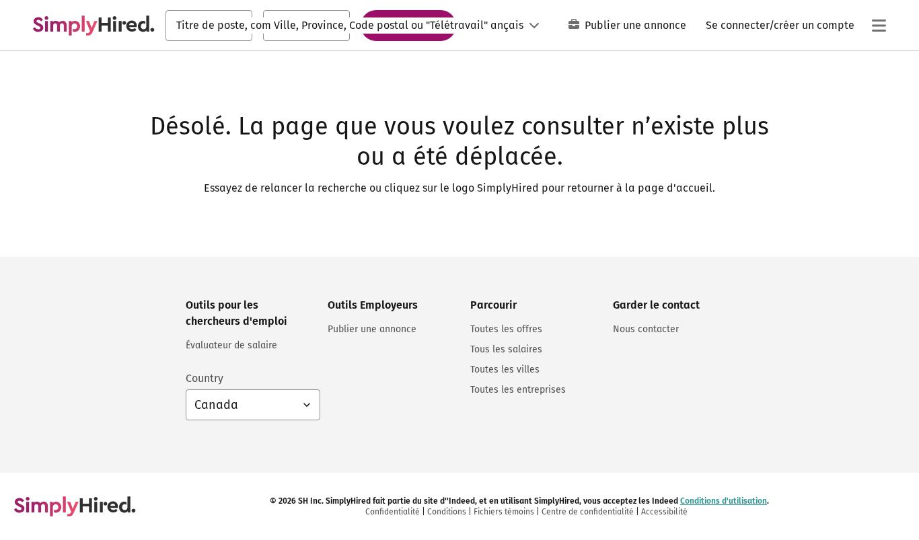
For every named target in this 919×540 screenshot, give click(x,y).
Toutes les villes (505, 369)
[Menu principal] (879, 25)
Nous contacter (646, 329)
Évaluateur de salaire (231, 345)
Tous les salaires (506, 349)
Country (204, 378)
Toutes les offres (506, 329)
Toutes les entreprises (518, 389)
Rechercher (408, 24)
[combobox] (209, 25)
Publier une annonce (635, 25)
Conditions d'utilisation (723, 501)
